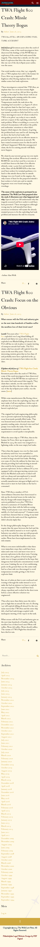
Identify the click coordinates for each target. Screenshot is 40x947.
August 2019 (6, 770)
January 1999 (6, 884)
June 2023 (5, 694)
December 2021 (7, 724)
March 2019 (6, 780)
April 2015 (5, 810)
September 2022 (7, 706)
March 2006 (6, 863)
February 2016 (7, 807)
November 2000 (7, 866)
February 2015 (7, 817)
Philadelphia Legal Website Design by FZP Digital (20, 937)
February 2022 (7, 721)
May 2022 (5, 712)
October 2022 (6, 703)
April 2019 (5, 777)
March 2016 (6, 804)
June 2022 (5, 709)
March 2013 (6, 826)
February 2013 (7, 829)
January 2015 (6, 820)
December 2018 (7, 783)
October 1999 (6, 875)
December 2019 (7, 764)
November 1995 (7, 893)
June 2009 (5, 847)
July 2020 (5, 752)
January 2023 (6, 697)
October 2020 (6, 749)
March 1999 (6, 881)
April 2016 (5, 801)
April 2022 (5, 715)
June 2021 (5, 743)
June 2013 (5, 823)
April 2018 (5, 786)
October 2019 (6, 767)
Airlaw (6, 31)
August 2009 (6, 844)
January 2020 (6, 761)
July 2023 (5, 691)
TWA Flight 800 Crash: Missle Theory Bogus (17, 18)
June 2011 (5, 832)
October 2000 (6, 869)
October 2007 (6, 860)
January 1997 (6, 890)
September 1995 (7, 896)
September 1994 (7, 900)
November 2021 (7, 727)
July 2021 (5, 740)
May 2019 (5, 774)
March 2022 (6, 718)
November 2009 (7, 841)
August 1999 (6, 878)
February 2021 (7, 746)
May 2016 (5, 798)
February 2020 (7, 758)
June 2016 (5, 795)
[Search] (38, 656)
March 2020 (6, 755)
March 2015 (6, 814)
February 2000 (7, 872)
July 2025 (5, 672)
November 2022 (7, 700)
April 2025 (5, 675)
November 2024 (7, 678)
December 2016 (7, 792)
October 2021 (6, 730)
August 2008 (6, 857)
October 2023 (6, 687)
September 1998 (7, 887)
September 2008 (7, 853)
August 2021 (6, 737)
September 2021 (7, 734)
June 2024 (5, 681)
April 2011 (5, 835)
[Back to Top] (35, 942)
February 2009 (7, 850)
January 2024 (6, 684)
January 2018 (6, 789)
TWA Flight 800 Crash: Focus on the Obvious (19, 300)
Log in (3, 913)
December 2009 (7, 838)
